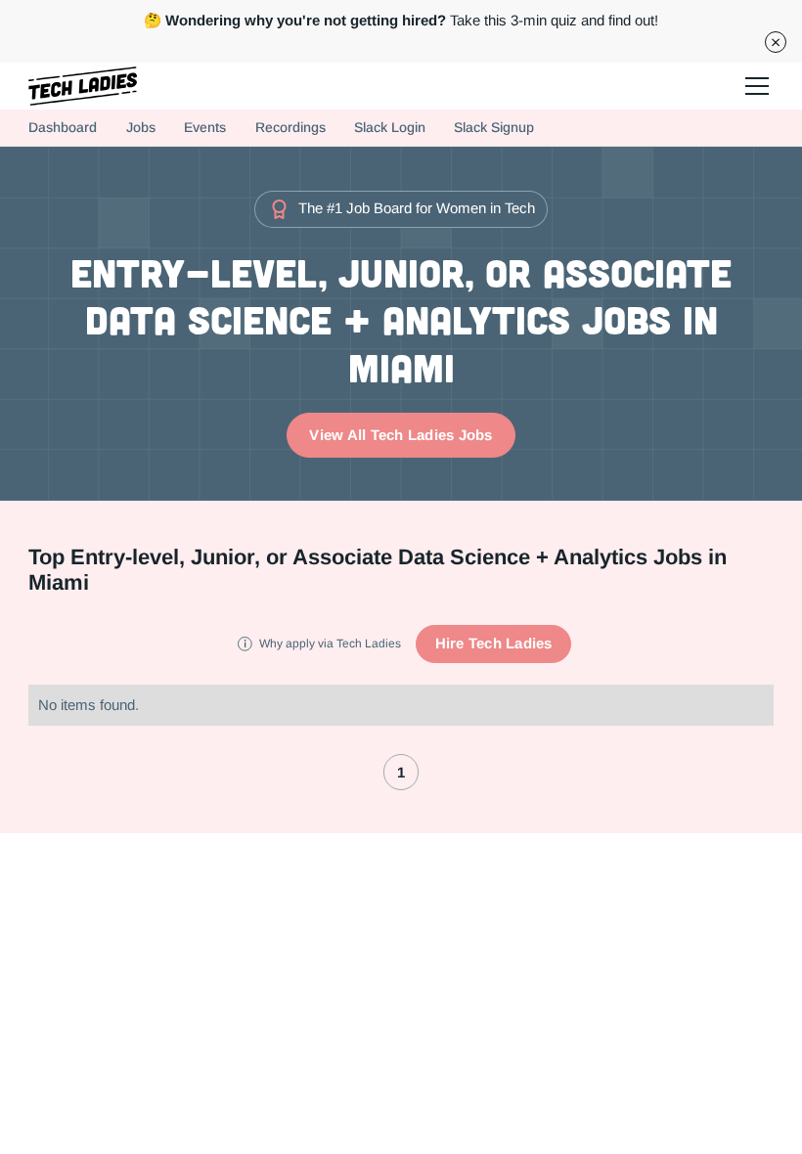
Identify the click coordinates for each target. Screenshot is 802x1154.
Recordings (290, 127)
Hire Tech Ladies (494, 643)
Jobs (141, 127)
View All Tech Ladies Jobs (400, 435)
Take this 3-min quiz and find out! (401, 20)
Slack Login (389, 127)
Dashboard (62, 127)
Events (205, 127)
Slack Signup (494, 127)
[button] (754, 86)
